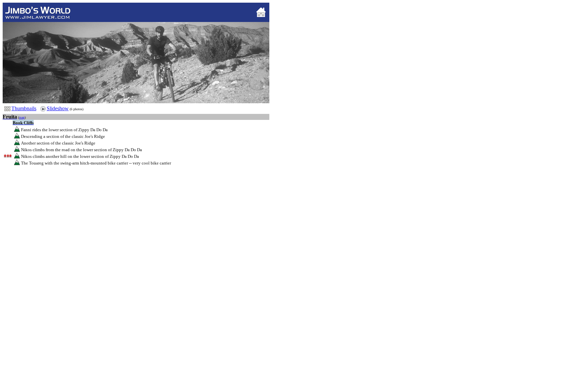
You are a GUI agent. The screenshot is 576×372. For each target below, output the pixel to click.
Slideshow (58, 108)
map (22, 117)
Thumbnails (23, 108)
